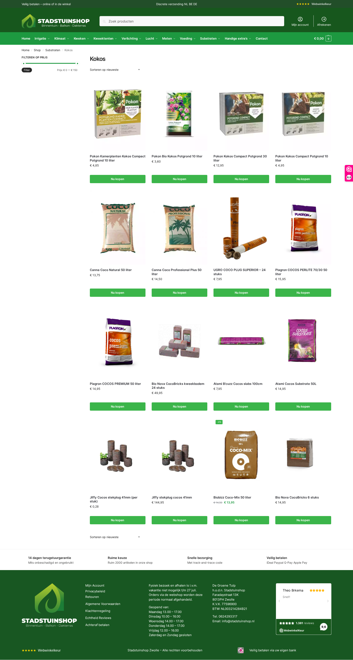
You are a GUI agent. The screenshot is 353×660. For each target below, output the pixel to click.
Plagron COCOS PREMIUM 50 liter (115, 384)
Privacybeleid (95, 591)
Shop (37, 50)
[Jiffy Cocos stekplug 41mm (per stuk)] (117, 455)
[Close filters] (78, 58)
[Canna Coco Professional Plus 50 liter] (179, 227)
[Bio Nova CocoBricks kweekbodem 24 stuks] (179, 341)
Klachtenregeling (97, 611)
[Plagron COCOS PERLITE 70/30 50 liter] (303, 227)
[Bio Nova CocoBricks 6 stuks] (303, 455)
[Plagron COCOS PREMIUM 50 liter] (117, 341)
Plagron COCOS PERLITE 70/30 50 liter (301, 272)
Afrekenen (324, 24)
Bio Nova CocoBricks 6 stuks (297, 497)
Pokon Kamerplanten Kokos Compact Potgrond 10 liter (117, 158)
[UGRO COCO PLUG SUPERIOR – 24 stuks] (241, 227)
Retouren (92, 597)
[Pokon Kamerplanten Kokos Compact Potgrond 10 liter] (117, 114)
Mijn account (300, 24)
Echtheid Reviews (98, 618)
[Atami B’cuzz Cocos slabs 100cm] (241, 341)
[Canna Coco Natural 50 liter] (117, 227)
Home (25, 50)
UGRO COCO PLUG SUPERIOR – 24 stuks (239, 272)
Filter (27, 70)
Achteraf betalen (97, 625)
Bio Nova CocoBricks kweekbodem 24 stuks (178, 386)
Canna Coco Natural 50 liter (111, 270)
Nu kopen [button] (117, 179)
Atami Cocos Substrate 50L (295, 384)
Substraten (52, 50)
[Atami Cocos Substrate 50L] (303, 341)
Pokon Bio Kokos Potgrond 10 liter (177, 156)
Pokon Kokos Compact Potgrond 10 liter (301, 158)
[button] (322, 38)
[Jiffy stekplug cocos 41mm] (179, 455)
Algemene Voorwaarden (102, 604)
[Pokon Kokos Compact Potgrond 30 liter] (241, 114)
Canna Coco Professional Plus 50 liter (177, 272)
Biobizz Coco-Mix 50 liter (232, 497)
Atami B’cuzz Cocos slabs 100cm (237, 384)
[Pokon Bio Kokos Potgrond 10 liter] (179, 114)
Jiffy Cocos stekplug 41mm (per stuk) (113, 499)
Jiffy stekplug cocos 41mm (172, 497)
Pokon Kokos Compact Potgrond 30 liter (240, 158)
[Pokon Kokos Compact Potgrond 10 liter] (303, 114)
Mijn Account (94, 585)
